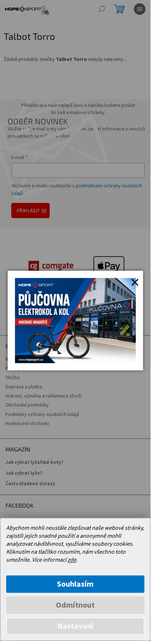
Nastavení (75, 626)
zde (71, 560)
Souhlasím (75, 584)
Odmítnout (75, 605)
